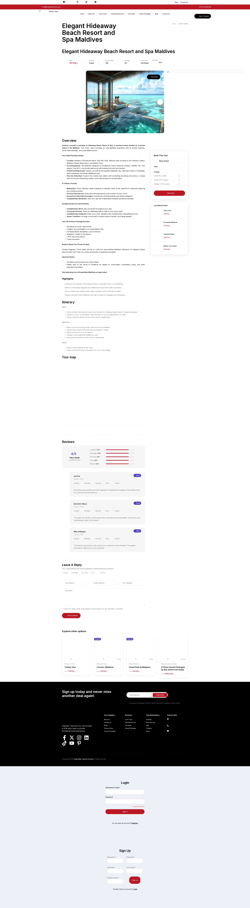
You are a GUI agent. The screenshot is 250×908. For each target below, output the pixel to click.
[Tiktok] (64, 743)
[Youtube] (71, 743)
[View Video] (87, 646)
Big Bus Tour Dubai (170, 246)
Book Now (170, 193)
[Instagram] (79, 737)
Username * (111, 857)
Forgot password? (139, 806)
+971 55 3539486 (173, 728)
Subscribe (160, 695)
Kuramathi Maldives (170, 222)
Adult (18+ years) (160, 176)
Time (156, 167)
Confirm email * (113, 878)
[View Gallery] (87, 643)
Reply (138, 475)
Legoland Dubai (169, 234)
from (70, 60)
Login (135, 889)
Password (109, 797)
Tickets (157, 172)
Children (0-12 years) (161, 184)
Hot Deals (145, 63)
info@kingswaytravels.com (176, 733)
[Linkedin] (86, 737)
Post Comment (73, 615)
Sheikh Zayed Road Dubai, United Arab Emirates (176, 722)
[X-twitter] (71, 737)
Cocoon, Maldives (105, 667)
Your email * (131, 867)
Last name (111, 867)
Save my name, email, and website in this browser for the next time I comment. (93, 609)
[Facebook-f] (64, 737)
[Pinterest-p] (79, 743)
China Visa (167, 210)
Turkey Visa (70, 667)
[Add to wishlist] (87, 639)
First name (130, 857)
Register (135, 823)
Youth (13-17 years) (161, 180)
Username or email (112, 788)
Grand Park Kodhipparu (140, 667)
